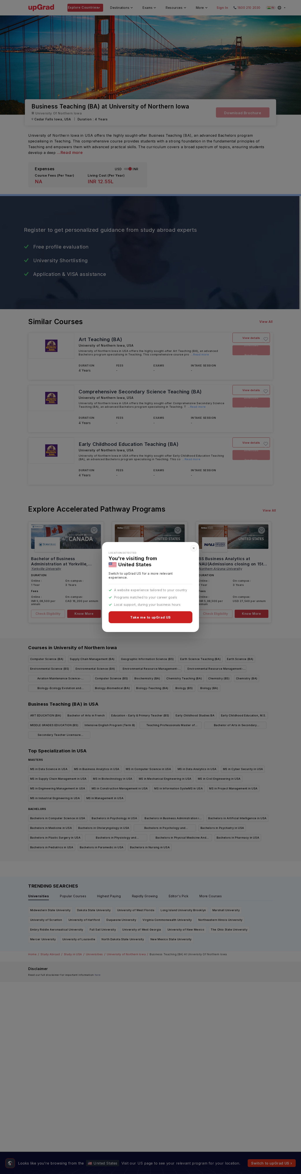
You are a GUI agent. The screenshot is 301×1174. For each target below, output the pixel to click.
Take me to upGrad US (150, 617)
